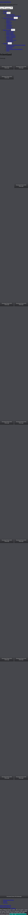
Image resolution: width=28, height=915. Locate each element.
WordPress (13, 908)
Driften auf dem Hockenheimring (14, 49)
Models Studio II (10, 34)
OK (11, 914)
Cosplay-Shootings (11, 35)
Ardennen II (9, 25)
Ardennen (8, 23)
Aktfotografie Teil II (11, 40)
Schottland (8, 26)
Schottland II (9, 28)
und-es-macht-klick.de (5, 2)
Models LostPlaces (10, 37)
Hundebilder (9, 48)
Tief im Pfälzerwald (11, 19)
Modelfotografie (7, 30)
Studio (7, 50)
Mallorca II (9, 22)
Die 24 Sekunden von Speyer (13, 16)
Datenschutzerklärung (5, 907)
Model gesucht (9, 41)
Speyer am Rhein (10, 14)
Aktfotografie (9, 38)
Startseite (5, 11)
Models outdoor (10, 31)
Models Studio (9, 33)
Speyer (5, 13)
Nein (14, 914)
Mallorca (8, 21)
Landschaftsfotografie (8, 18)
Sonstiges (5, 43)
